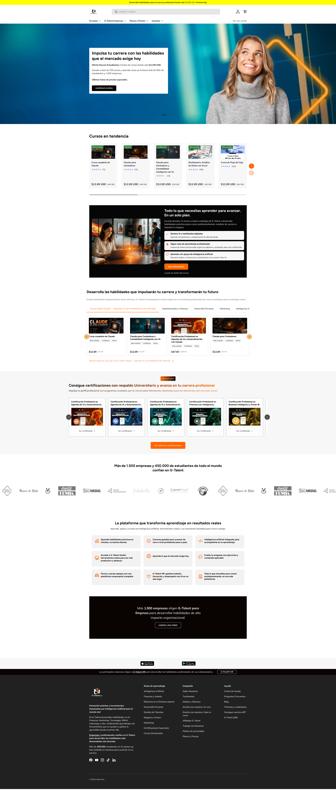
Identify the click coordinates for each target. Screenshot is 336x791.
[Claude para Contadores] (135, 152)
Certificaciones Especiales (156, 728)
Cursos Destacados (153, 733)
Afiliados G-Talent (191, 720)
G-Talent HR (227, 672)
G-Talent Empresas (113, 20)
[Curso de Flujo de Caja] (233, 152)
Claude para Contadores (130, 164)
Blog (226, 701)
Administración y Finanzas (175, 308)
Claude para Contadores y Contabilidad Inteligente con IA (165, 167)
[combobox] (166, 12)
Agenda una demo (168, 625)
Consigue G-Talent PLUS (107, 84)
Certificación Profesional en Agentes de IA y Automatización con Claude (186, 339)
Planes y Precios (137, 20)
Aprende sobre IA (138, 84)
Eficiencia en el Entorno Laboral (159, 701)
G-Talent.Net (99, 779)
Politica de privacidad (193, 731)
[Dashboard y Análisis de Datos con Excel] (200, 152)
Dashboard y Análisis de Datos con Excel (199, 164)
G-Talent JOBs (231, 717)
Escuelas (93, 20)
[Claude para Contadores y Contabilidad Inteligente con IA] (168, 152)
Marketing (225, 308)
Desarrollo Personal (204, 308)
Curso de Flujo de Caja (232, 162)
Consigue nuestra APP (235, 712)
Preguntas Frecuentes (235, 696)
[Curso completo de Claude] (103, 152)
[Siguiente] (267, 417)
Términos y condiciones (235, 707)
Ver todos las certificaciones (168, 445)
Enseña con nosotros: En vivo (197, 707)
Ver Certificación (86, 431)
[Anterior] (68, 417)
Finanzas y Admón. (153, 696)
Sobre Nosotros (190, 691)
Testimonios (188, 696)
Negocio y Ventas (152, 717)
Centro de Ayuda (232, 691)
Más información (176, 266)
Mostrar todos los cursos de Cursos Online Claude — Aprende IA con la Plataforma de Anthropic (129, 361)
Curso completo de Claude (100, 164)
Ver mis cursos (240, 20)
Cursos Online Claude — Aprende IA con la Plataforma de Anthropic (123, 308)
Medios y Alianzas (192, 701)
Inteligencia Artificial (246, 308)
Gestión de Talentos (153, 712)
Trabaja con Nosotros (193, 726)
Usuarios (156, 20)
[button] (245, 11)
